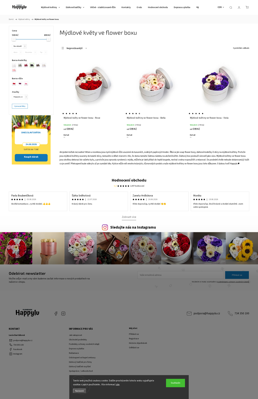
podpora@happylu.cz (207, 313)
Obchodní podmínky (78, 339)
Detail (66, 135)
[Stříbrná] (45, 65)
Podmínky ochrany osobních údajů (84, 344)
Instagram (63, 313)
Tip (43, 52)
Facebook (56, 313)
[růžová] (27, 83)
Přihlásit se (237, 275)
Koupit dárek (31, 156)
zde (118, 384)
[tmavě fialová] (21, 83)
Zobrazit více (129, 217)
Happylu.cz (20, 96)
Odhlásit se (134, 347)
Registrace (134, 338)
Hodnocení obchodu (129, 180)
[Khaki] (21, 65)
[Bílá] (15, 65)
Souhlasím (175, 383)
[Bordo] (27, 65)
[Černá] (33, 65)
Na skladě (19, 46)
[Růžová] (15, 70)
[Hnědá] (39, 65)
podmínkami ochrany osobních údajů (233, 281)
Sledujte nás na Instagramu (133, 227)
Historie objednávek (138, 343)
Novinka (30, 52)
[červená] (15, 83)
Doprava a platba (76, 348)
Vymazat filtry (19, 106)
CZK (220, 7)
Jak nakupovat (75, 335)
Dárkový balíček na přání (80, 366)
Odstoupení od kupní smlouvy (82, 357)
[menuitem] (50, 7)
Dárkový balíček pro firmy (80, 362)
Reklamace (74, 353)
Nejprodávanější (75, 48)
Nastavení (79, 391)
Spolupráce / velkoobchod (81, 371)
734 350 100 (242, 313)
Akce (17, 52)
